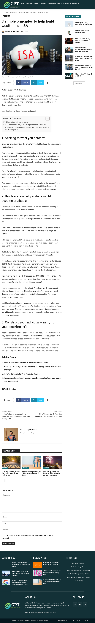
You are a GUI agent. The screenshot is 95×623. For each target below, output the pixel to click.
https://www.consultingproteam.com (30, 433)
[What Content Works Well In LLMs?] (69, 76)
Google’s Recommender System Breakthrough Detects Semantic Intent (19, 582)
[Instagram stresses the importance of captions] (37, 565)
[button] (90, 4)
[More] (47, 82)
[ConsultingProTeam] (3, 32)
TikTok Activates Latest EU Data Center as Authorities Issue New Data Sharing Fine (16, 416)
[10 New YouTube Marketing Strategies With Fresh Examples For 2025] (69, 50)
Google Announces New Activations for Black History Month (21, 564)
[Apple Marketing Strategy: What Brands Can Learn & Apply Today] (69, 58)
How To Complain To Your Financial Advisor (22, 374)
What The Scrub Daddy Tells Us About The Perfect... (82, 41)
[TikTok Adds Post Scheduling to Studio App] (69, 24)
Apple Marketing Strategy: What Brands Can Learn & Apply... (83, 58)
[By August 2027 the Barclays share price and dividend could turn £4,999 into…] (11, 462)
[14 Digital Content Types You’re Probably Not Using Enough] (69, 67)
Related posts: (12, 130)
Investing (13, 12)
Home (6, 12)
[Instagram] (75, 604)
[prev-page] (3, 480)
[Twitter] (85, 604)
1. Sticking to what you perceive (16, 122)
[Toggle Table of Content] (46, 119)
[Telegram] (80, 604)
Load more (78, 83)
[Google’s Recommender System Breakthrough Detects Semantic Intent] (6, 582)
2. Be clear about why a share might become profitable (25, 125)
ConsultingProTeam (12, 31)
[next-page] (6, 480)
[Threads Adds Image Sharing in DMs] (69, 33)
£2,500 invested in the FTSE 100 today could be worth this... (31, 473)
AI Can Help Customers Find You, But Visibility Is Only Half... (52, 573)
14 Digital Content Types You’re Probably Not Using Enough (83, 67)
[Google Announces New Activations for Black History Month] (6, 565)
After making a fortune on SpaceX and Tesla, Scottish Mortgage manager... (52, 473)
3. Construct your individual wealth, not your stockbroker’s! (27, 127)
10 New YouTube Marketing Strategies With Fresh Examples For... (83, 49)
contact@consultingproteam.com (44, 612)
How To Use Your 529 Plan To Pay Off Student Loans (26, 362)
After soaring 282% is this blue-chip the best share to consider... (20, 573)
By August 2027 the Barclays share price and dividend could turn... (11, 473)
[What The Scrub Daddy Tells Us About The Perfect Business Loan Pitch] (69, 41)
